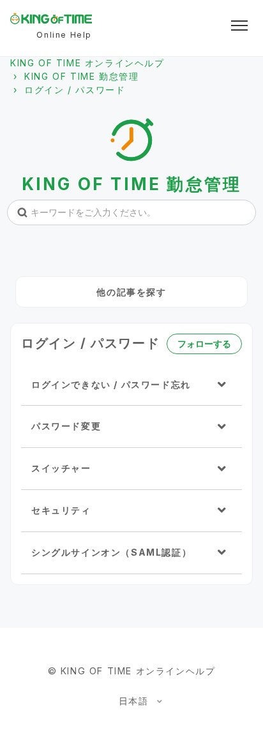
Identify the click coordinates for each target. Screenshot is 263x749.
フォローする (204, 343)
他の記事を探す (131, 291)
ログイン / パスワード (74, 89)
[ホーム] (51, 18)
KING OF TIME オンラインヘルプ (87, 62)
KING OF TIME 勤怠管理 (81, 76)
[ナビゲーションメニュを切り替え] (239, 25)
